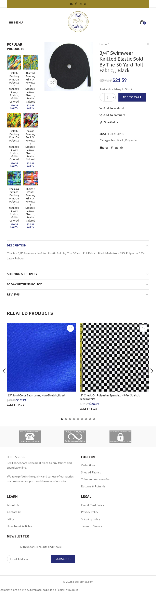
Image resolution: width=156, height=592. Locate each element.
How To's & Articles (19, 526)
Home (103, 44)
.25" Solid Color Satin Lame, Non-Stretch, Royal (36, 395)
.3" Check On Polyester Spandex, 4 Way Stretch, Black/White (110, 397)
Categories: (108, 140)
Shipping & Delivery (22, 274)
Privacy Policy (89, 512)
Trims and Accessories (95, 479)
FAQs (10, 519)
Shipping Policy (90, 519)
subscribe (63, 559)
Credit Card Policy (92, 505)
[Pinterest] (121, 147)
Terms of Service (91, 526)
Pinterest (85, 3)
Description (16, 245)
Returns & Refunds (93, 486)
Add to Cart (131, 97)
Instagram (80, 3)
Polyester (131, 140)
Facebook (76, 3)
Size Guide (110, 122)
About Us (13, 505)
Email (71, 3)
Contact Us (14, 512)
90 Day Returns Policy (24, 284)
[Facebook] (112, 147)
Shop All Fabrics (91, 472)
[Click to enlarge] (52, 83)
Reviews (13, 294)
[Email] (116, 147)
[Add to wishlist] (70, 328)
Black (120, 140)
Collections (88, 465)
